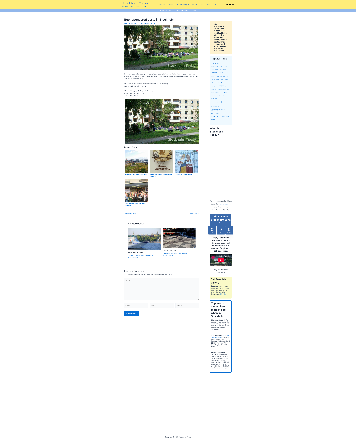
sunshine (213, 113)
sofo (212, 98)
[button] (188, 4)
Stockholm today (218, 110)
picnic (212, 89)
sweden (218, 113)
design (212, 69)
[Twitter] (230, 4)
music (220, 83)
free (217, 76)
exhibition (223, 69)
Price (216, 89)
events (217, 69)
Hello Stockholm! (135, 252)
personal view (223, 204)
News (171, 4)
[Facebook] (227, 4)
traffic (227, 116)
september (218, 92)
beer (214, 63)
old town (221, 86)
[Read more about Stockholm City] (179, 238)
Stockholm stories (166, 10)
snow (224, 95)
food (212, 76)
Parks (209, 4)
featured (214, 73)
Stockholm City (169, 250)
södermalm (215, 116)
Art (202, 4)
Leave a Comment (130, 23)
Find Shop (223, 294)
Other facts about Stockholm (186, 10)
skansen (213, 95)
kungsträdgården (217, 79)
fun (221, 76)
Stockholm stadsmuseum (220, 336)
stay (216, 98)
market (226, 79)
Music (194, 4)
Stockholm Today (135, 3)
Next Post (194, 213)
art (211, 63)
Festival (220, 73)
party (226, 86)
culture (225, 66)
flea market (226, 73)
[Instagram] (233, 4)
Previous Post (130, 213)
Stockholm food (215, 106)
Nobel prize (214, 86)
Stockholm (160, 4)
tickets (223, 116)
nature (224, 82)
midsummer (214, 82)
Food (217, 4)
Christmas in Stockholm (217, 66)
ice (227, 76)
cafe (218, 63)
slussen (219, 95)
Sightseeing (182, 4)
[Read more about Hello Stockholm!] (144, 239)
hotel (224, 76)
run (228, 89)
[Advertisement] (221, 166)
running (212, 92)
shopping (224, 92)
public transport (222, 89)
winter (213, 120)
